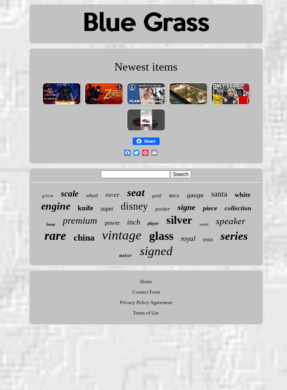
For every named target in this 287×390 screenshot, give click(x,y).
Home (146, 281)
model (204, 224)
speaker (231, 221)
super (107, 208)
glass (161, 235)
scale (69, 193)
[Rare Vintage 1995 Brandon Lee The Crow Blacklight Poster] (61, 104)
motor (125, 256)
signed (156, 251)
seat (136, 192)
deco (174, 196)
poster (162, 209)
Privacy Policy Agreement (146, 302)
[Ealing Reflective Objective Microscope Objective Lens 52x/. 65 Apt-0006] (146, 104)
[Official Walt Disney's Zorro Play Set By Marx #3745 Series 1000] (103, 104)
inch (133, 222)
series (234, 235)
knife (85, 208)
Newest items (146, 66)
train (208, 239)
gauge (195, 195)
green (47, 195)
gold (156, 195)
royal (188, 238)
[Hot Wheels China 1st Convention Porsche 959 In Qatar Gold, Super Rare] (146, 130)
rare (55, 235)
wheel (92, 195)
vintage (122, 235)
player (153, 223)
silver (179, 220)
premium (80, 220)
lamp (50, 224)
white (242, 194)
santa (219, 193)
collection (238, 208)
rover (112, 194)
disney (134, 206)
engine (55, 206)
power (112, 223)
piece (210, 208)
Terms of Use (146, 313)
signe (186, 207)
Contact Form (146, 292)
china (84, 237)
